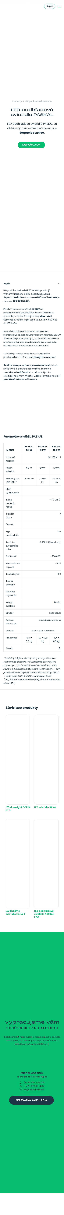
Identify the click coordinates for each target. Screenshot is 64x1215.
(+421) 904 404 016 (33, 1082)
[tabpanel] (32, 484)
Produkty (17, 101)
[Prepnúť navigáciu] (59, 6)
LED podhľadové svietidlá (38, 101)
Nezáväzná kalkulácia (31, 1100)
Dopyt (49, 6)
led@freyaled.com (33, 1089)
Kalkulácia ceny (31, 144)
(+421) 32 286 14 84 (33, 1086)
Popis (6, 283)
